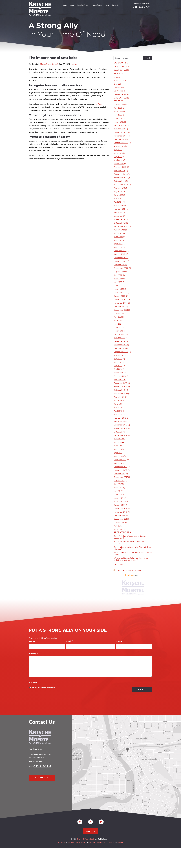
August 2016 (119, 522)
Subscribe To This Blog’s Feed (128, 570)
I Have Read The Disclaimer (43, 688)
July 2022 (118, 275)
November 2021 (120, 303)
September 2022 (121, 268)
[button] (179, 833)
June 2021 (118, 320)
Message (33, 653)
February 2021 (120, 334)
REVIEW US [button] (90, 831)
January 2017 (119, 505)
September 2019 (121, 394)
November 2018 (120, 428)
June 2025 (118, 153)
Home (64, 5)
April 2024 (118, 202)
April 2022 (118, 286)
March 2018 (119, 456)
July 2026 (118, 108)
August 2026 (119, 105)
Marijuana (118, 81)
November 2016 (120, 512)
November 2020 (121, 345)
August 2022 (119, 272)
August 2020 (119, 355)
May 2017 (118, 491)
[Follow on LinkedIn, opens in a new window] (101, 821)
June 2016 (118, 529)
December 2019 (120, 383)
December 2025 (120, 132)
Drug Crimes (119, 67)
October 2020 (120, 348)
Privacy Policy (81, 842)
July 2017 (118, 484)
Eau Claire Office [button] (41, 778)
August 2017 (119, 481)
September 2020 (121, 352)
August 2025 (119, 146)
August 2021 (119, 313)
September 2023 (121, 226)
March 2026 (119, 122)
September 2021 (121, 310)
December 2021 (120, 300)
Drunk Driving (120, 70)
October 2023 (120, 223)
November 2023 (121, 219)
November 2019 (120, 387)
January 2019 (119, 421)
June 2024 (118, 195)
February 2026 (120, 125)
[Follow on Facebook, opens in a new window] (79, 821)
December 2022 (121, 258)
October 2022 (120, 265)
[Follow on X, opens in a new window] (90, 821)
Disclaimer (33, 682)
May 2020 (118, 366)
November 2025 (120, 136)
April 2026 (118, 118)
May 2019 (118, 407)
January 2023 (119, 254)
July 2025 (118, 150)
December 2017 (120, 467)
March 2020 (119, 373)
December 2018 (120, 425)
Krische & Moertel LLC (48, 64)
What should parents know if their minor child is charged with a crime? (131, 559)
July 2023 (118, 233)
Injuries (74, 64)
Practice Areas (82, 5)
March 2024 (119, 206)
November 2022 (121, 261)
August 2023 (119, 230)
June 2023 (118, 237)
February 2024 (120, 209)
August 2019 (119, 397)
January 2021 (119, 338)
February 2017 (120, 502)
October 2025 (120, 139)
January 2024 (119, 212)
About (72, 5)
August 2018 (119, 439)
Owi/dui (117, 87)
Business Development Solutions (101, 842)
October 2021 (119, 307)
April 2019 (118, 411)
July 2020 (118, 359)
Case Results (97, 5)
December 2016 (120, 508)
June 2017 (118, 488)
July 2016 (118, 526)
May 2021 (118, 324)
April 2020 (118, 369)
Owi (115, 84)
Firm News (118, 73)
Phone (119, 641)
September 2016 (121, 519)
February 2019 (120, 418)
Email (69, 641)
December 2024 (121, 174)
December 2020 (121, 341)
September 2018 (121, 435)
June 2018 (118, 446)
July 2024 (118, 192)
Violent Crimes (120, 98)
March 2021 (118, 331)
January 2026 (119, 129)
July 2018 (118, 442)
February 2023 (120, 251)
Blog (107, 5)
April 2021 (118, 327)
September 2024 (121, 185)
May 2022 (118, 282)
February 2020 (120, 376)
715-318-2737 (141, 6)
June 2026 (118, 111)
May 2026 (118, 115)
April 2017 (118, 495)
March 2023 (119, 247)
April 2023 (118, 244)
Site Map (70, 842)
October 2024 (120, 181)
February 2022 (120, 293)
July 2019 (118, 401)
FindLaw (120, 842)
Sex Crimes (118, 91)
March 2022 (119, 289)
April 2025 (118, 160)
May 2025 (118, 157)
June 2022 (118, 279)
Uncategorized (120, 94)
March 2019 (118, 415)
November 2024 (121, 178)
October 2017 (119, 474)
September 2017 (121, 477)
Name (32, 641)
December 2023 (121, 216)
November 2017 (120, 470)
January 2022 (119, 296)
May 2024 (118, 199)
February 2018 (120, 460)
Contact (115, 5)
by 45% (99, 104)
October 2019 (119, 390)
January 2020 (119, 380)
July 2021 (118, 317)
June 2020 (118, 362)
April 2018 (118, 453)
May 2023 (118, 240)
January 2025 (119, 171)
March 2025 (119, 164)
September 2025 (121, 143)
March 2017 (118, 498)
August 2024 (119, 188)
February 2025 (120, 167)
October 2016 (119, 516)
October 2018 (119, 432)
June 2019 (118, 404)
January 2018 (119, 463)
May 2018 (118, 449)
